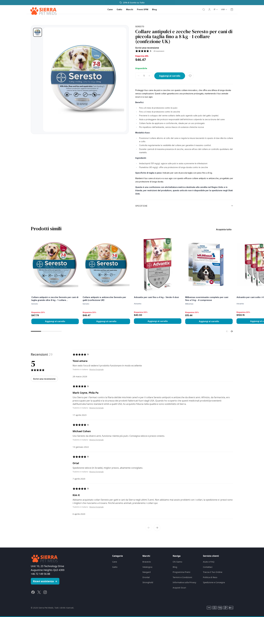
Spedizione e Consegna (214, 582)
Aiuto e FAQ (208, 561)
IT (214, 9)
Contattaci (207, 567)
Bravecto (146, 561)
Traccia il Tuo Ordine (212, 572)
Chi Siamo (177, 561)
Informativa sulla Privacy (184, 582)
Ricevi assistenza (45, 581)
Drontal (146, 577)
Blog (154, 9)
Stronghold (147, 582)
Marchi (129, 9)
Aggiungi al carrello (55, 321)
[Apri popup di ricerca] (203, 9)
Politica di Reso (210, 577)
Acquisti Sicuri (179, 587)
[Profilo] (209, 9)
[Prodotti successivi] (231, 331)
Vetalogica (147, 567)
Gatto (119, 9)
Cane (110, 9)
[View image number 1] (37, 32)
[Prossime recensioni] (157, 527)
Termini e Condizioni (182, 577)
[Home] (43, 9)
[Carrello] (231, 9)
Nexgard (146, 572)
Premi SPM (142, 9)
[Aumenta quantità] (149, 76)
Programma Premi (181, 572)
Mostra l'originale (96, 369)
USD (223, 9)
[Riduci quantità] (138, 76)
